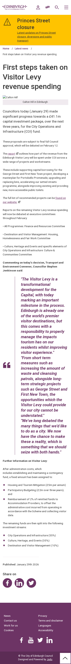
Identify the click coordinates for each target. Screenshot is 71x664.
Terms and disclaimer (50, 620)
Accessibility (45, 630)
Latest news (21, 48)
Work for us (11, 625)
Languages (44, 625)
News (7, 615)
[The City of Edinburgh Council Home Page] (14, 7)
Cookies (9, 630)
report (11, 153)
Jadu (49, 659)
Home (6, 48)
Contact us (10, 620)
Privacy (42, 615)
